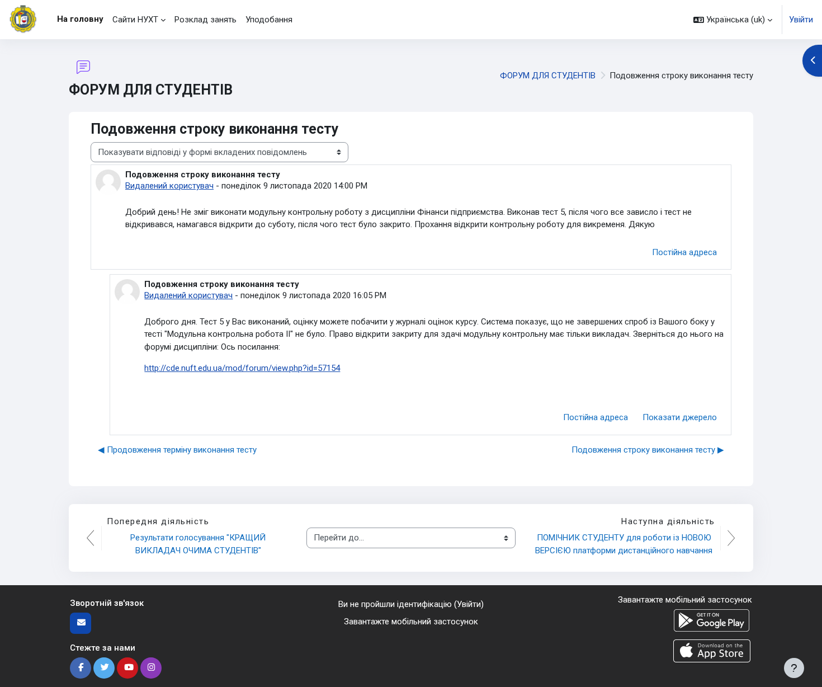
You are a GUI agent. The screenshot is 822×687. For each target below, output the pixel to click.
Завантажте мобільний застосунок (411, 622)
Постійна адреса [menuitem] (684, 252)
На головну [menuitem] (80, 19)
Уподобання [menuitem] (268, 20)
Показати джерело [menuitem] (680, 417)
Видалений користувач (169, 186)
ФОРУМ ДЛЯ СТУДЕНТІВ (548, 75)
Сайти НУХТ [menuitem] (135, 20)
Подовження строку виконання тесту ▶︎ (647, 450)
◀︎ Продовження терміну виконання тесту (177, 450)
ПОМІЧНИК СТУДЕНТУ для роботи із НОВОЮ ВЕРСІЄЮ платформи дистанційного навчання (624, 544)
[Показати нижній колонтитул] (794, 668)
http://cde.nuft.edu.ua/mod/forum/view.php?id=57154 (242, 368)
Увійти (801, 20)
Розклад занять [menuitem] (205, 20)
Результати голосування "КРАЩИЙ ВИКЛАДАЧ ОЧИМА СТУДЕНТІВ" (199, 544)
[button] (733, 19)
